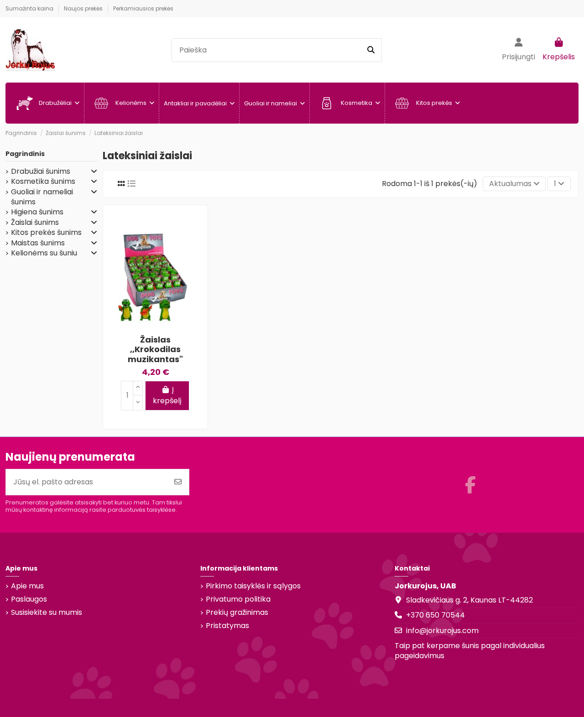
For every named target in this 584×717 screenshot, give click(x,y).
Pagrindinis (25, 153)
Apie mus (27, 586)
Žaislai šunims (35, 223)
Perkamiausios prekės (143, 8)
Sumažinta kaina (30, 8)
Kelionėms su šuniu (44, 253)
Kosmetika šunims (43, 182)
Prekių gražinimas (237, 613)
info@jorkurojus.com (442, 630)
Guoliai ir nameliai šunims (42, 197)
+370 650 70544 (435, 615)
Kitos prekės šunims (46, 233)
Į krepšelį (167, 395)
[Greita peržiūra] (190, 229)
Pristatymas (227, 626)
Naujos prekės (84, 8)
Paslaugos (29, 599)
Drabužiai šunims (40, 171)
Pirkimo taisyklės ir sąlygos (253, 586)
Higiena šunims (37, 212)
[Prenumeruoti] (178, 482)
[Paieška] (371, 50)
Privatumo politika (238, 599)
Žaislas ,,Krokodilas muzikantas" (155, 349)
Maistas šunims (38, 243)
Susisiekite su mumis (46, 613)
